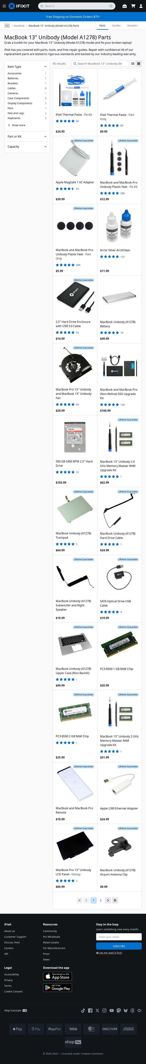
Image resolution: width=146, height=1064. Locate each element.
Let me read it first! (110, 952)
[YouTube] (112, 1010)
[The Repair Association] (139, 1010)
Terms (8, 985)
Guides (116, 25)
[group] (136, 63)
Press (46, 953)
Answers (132, 25)
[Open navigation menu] (4, 6)
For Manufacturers (54, 948)
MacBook (19, 25)
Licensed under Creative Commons (82, 1053)
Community (50, 931)
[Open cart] (133, 6)
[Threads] (132, 1010)
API (6, 953)
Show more (18, 125)
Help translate (12, 1010)
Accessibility (11, 974)
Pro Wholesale (51, 936)
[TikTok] (83, 1010)
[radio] (133, 63)
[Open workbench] (124, 6)
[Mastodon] (119, 1010)
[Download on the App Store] (57, 976)
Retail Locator (51, 942)
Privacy (8, 980)
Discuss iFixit (12, 942)
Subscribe (119, 946)
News (46, 959)
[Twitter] (97, 1010)
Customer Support (15, 936)
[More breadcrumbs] (7, 25)
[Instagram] (104, 1010)
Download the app (56, 968)
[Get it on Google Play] (57, 987)
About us (9, 931)
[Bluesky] (125, 1010)
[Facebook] (90, 1010)
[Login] (141, 6)
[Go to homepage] (20, 6)
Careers (9, 948)
